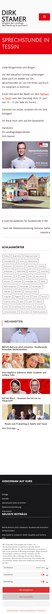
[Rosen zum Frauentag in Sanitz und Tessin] (26, 412)
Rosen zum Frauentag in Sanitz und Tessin (26, 424)
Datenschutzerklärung (28, 610)
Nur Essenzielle (26, 597)
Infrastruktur (8, 276)
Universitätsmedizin (10, 312)
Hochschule (44, 271)
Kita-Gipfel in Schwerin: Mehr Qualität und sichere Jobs (24, 374)
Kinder (23, 276)
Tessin (6, 307)
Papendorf (7, 291)
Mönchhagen (24, 286)
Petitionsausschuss (31, 291)
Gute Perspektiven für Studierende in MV (26, 220)
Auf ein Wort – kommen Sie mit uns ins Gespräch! (21, 399)
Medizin (43, 281)
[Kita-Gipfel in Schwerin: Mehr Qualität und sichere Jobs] (26, 360)
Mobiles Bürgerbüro (10, 286)
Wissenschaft (25, 312)
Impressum (41, 610)
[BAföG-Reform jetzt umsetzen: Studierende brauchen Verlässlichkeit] (26, 335)
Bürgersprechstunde (31, 256)
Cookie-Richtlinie (13, 610)
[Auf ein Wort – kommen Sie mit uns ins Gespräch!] (26, 386)
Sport (21, 302)
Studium (29, 302)
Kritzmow (7, 281)
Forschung (41, 266)
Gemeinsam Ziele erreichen (14, 503)
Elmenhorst (19, 266)
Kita (30, 276)
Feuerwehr (31, 266)
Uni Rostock (29, 307)
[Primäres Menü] (44, 16)
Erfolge (5, 494)
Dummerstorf (8, 266)
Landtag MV (17, 281)
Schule (35, 297)
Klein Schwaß (40, 276)
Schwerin (44, 297)
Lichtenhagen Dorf (31, 281)
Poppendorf (7, 297)
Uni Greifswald (16, 307)
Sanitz (27, 297)
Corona (22, 261)
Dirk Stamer (14, 15)
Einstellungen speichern (26, 604)
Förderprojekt (8, 271)
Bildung (6, 256)
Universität (40, 307)
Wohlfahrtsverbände (39, 312)
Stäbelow (39, 302)
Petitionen (18, 291)
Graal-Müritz (33, 271)
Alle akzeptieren (26, 590)
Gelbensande (21, 271)
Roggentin (18, 297)
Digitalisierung (32, 261)
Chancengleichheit (10, 261)
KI (16, 276)
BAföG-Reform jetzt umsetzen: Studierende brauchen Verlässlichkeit (24, 348)
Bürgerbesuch (17, 256)
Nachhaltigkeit (37, 286)
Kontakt (5, 498)
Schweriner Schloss (10, 302)
